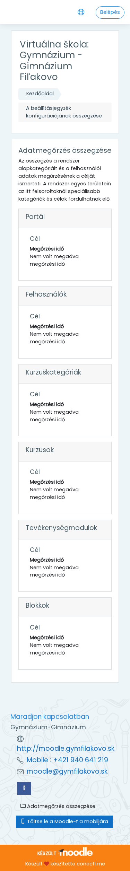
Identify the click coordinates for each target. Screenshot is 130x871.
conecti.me (91, 863)
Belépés (110, 12)
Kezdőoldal (40, 93)
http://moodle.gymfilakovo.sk (65, 748)
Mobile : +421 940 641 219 (67, 760)
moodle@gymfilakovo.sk (67, 771)
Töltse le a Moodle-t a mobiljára (67, 821)
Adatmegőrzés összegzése (60, 806)
